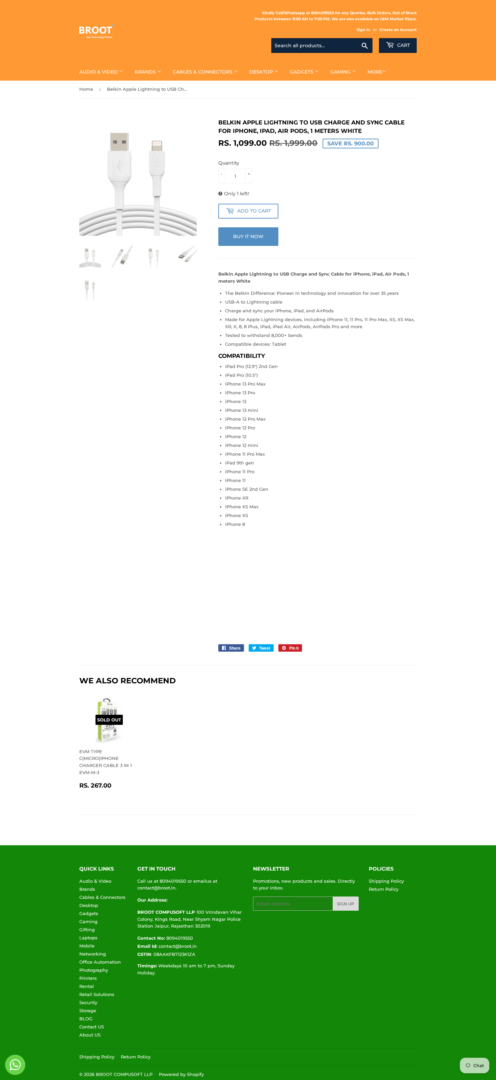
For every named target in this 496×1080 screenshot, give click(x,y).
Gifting (87, 929)
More (374, 72)
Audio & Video (99, 72)
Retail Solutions (96, 994)
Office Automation (100, 962)
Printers (88, 978)
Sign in (363, 29)
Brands (146, 72)
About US (90, 1035)
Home (86, 89)
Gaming (341, 72)
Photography (93, 970)
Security (88, 1002)
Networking (92, 954)
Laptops (88, 937)
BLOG (85, 1018)
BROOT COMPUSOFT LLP (124, 1074)
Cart (403, 45)
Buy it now (248, 236)
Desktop (261, 72)
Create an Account (398, 29)
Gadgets (302, 72)
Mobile (86, 945)
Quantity (228, 163)
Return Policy (383, 889)
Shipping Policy (386, 881)
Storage (87, 1010)
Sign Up (345, 903)
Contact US (91, 1026)
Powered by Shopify (181, 1074)
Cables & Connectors (203, 72)
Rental (86, 986)
